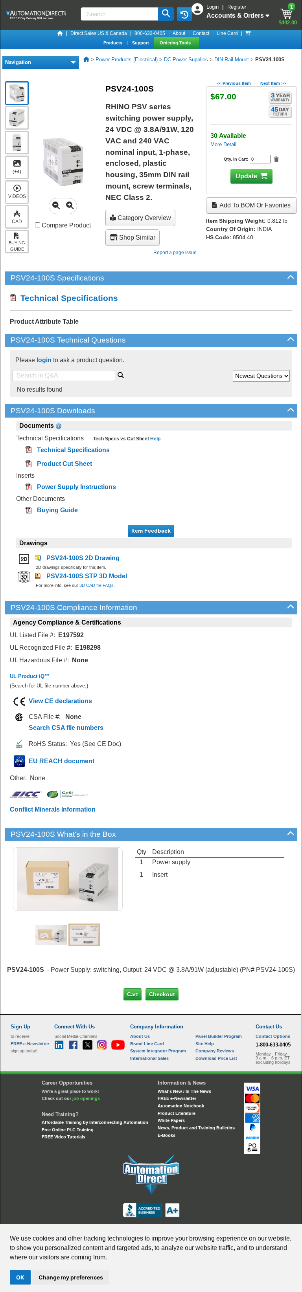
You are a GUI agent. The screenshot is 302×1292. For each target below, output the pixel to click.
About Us (140, 1036)
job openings (86, 1098)
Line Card (227, 33)
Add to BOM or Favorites (254, 205)
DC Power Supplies (186, 59)
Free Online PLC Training (68, 1129)
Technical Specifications (67, 297)
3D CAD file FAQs (96, 585)
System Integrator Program (158, 1050)
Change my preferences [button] (71, 1277)
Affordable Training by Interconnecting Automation (95, 1122)
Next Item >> (273, 83)
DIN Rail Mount (231, 59)
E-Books (166, 1135)
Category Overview (143, 217)
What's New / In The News (184, 1091)
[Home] (60, 33)
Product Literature (176, 1113)
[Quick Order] (248, 33)
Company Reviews (214, 1050)
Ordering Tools (176, 42)
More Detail (223, 144)
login (44, 360)
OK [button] (20, 1277)
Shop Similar (136, 237)
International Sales (149, 1058)
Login (213, 7)
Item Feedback (151, 531)
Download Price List (216, 1058)
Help (154, 439)
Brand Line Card (147, 1043)
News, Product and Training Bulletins (196, 1127)
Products (113, 42)
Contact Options (273, 1036)
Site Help (204, 1043)
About (179, 33)
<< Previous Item (234, 83)
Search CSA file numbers (66, 727)
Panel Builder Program (218, 1036)
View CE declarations (60, 701)
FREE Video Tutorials (63, 1136)
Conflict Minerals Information (53, 809)
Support (141, 42)
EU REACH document (61, 761)
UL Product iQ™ (30, 676)
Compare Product (65, 225)
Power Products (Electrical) (127, 59)
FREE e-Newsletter (177, 1098)
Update (246, 176)
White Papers (171, 1120)
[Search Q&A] (120, 374)
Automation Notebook (181, 1105)
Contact (201, 33)
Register (236, 7)
